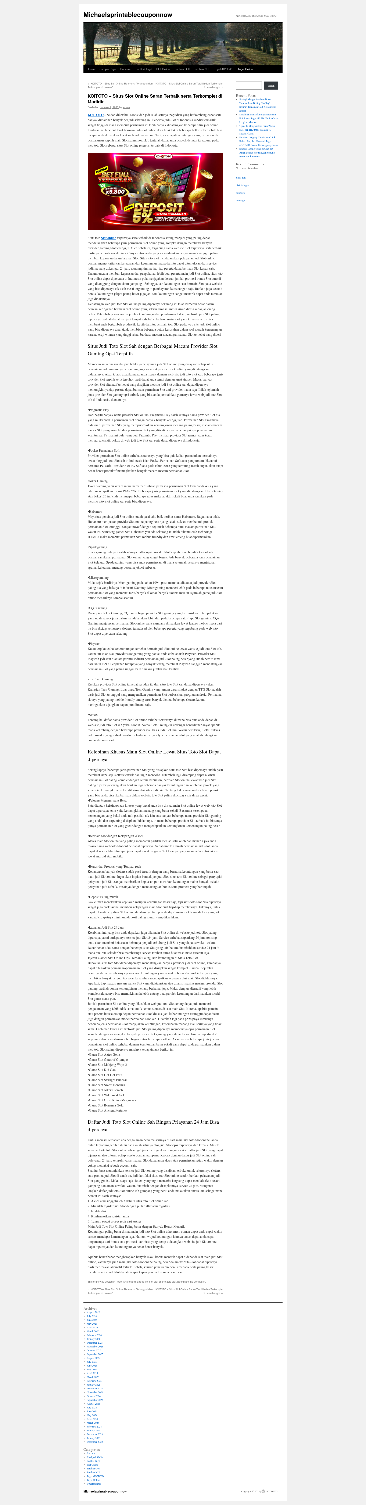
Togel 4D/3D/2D (223, 69)
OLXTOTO (271, 1491)
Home (91, 69)
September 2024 (95, 1399)
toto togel (240, 192)
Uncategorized (94, 1483)
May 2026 (92, 1323)
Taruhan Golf (182, 69)
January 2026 (93, 1338)
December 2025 (95, 1342)
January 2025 (93, 1384)
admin (126, 107)
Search (271, 85)
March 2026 (93, 1331)
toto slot (171, 1281)
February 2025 (94, 1380)
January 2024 (93, 1430)
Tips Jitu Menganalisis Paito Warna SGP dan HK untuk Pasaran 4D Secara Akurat (257, 129)
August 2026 (93, 1312)
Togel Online (245, 69)
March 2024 (93, 1422)
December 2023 (95, 1434)
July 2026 (92, 1316)
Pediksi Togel (144, 69)
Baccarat (125, 69)
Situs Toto (241, 177)
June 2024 (92, 1411)
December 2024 (95, 1388)
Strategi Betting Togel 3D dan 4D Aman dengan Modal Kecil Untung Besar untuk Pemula (257, 152)
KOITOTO (96, 114)
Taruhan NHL (202, 69)
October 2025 (94, 1350)
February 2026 (94, 1335)
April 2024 (92, 1419)
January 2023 (93, 1438)
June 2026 (92, 1319)
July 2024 (92, 1407)
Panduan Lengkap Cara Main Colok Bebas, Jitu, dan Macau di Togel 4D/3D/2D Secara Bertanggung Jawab (258, 141)
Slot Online (163, 69)
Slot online (108, 237)
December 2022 (95, 1441)
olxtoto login (242, 185)
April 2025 (92, 1373)
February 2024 (94, 1426)
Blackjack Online (95, 1457)
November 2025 (95, 1346)
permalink (199, 1281)
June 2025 (92, 1365)
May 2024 (92, 1415)
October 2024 (94, 1396)
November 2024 (95, 1392)
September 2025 (95, 1354)
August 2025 (93, 1358)
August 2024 (93, 1403)
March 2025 (93, 1377)
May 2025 (92, 1369)
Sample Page (108, 69)
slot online (160, 1281)
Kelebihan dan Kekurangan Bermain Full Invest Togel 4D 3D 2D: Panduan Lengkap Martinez (258, 118)
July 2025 (92, 1361)
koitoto (149, 1281)
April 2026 (92, 1327)
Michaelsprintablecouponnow (127, 14)
